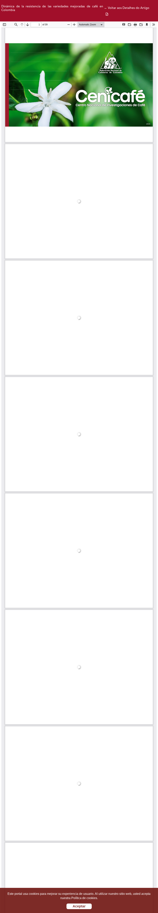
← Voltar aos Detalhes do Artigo (126, 8)
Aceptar (79, 906)
